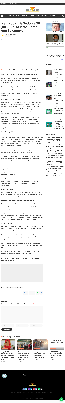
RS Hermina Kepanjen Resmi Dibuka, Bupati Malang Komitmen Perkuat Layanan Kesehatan (24, 355)
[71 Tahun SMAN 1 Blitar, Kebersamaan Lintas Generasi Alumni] (49, 84)
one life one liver (19, 287)
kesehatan (35, 72)
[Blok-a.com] (32, 9)
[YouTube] (34, 389)
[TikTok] (41, 389)
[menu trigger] (2, 16)
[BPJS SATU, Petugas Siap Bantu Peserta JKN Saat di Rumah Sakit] (57, 344)
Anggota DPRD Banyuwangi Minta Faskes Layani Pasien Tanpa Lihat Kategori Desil (8, 355)
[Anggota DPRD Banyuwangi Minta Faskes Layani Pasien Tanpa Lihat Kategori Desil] (8, 344)
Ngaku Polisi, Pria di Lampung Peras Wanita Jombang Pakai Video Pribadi (55, 163)
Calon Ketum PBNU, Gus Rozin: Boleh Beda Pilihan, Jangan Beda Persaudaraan (55, 157)
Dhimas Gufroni (13, 34)
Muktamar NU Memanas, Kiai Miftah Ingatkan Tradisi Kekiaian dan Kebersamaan (55, 175)
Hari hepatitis (10, 287)
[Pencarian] (63, 16)
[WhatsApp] (8, 36)
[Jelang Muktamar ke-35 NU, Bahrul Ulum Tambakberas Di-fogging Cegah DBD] (40, 344)
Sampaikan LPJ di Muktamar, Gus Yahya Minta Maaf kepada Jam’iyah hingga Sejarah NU (55, 146)
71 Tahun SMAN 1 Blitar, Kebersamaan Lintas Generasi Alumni (58, 84)
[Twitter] (7, 36)
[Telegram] (10, 36)
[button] (61, 399)
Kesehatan (5, 348)
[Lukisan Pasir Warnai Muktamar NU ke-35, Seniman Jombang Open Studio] (49, 72)
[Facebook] (6, 36)
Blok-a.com (4, 70)
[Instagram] (29, 389)
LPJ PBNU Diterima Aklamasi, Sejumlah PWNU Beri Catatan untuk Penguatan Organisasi (55, 152)
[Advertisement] (22, 273)
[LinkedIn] (31, 389)
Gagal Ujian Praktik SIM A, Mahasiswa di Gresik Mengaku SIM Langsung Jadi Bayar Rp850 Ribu (58, 97)
